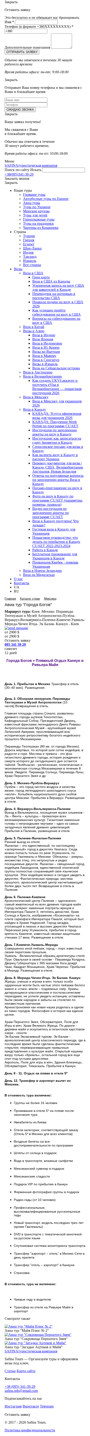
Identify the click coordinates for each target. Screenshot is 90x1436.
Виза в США (33, 273)
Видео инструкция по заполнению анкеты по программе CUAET (50, 513)
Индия (28, 252)
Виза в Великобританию (42, 376)
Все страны (32, 265)
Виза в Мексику (35, 397)
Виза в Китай (33, 327)
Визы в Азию (33, 331)
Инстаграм (13, 1406)
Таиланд (29, 257)
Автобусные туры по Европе (46, 199)
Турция (29, 236)
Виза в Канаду (34, 409)
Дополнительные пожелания (27, 47)
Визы (18, 269)
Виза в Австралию (37, 372)
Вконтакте (31, 1406)
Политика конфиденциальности (30, 1430)
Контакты (21, 583)
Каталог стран (30, 598)
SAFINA (31, 165)
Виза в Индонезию (47, 343)
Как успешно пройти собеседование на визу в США (56, 312)
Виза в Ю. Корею (46, 347)
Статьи (10, 1371)
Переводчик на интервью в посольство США (53, 296)
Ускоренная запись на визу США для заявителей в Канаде (58, 288)
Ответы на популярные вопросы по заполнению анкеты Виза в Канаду (58, 480)
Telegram (47, 1406)
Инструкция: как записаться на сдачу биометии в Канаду (56, 440)
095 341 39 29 (15, 644)
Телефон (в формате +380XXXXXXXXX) (39, 26)
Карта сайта (26, 1371)
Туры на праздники (38, 223)
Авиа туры (31, 203)
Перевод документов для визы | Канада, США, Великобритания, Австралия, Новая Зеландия (58, 467)
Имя (9, 22)
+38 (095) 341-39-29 (20, 1386)
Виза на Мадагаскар (39, 575)
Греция (28, 240)
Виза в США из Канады (51, 281)
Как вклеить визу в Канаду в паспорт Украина (55, 457)
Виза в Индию (43, 335)
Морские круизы (36, 211)
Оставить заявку (17, 640)
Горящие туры (34, 195)
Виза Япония (42, 339)
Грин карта (41, 277)
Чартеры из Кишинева (40, 228)
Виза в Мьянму (44, 356)
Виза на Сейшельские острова (56, 368)
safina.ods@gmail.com (21, 1391)
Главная (10, 598)
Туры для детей (35, 215)
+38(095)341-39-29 (19, 174)
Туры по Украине (37, 207)
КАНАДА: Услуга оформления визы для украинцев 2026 (56, 416)
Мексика (50, 598)
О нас (18, 579)
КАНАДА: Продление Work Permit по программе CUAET (55, 424)
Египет (28, 244)
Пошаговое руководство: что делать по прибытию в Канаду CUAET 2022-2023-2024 (56, 542)
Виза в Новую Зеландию (42, 571)
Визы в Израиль (45, 364)
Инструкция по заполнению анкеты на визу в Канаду (54, 432)
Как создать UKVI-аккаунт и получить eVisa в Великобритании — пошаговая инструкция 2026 (56, 387)
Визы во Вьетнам (46, 352)
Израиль (29, 261)
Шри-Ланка (32, 248)
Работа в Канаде (45, 550)
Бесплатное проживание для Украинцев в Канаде (54, 556)
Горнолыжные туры (38, 219)
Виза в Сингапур (45, 360)
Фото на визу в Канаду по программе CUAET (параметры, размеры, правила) (57, 500)
